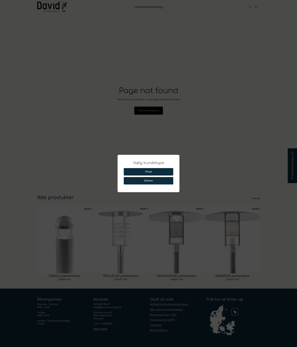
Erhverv (148, 180)
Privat (148, 171)
